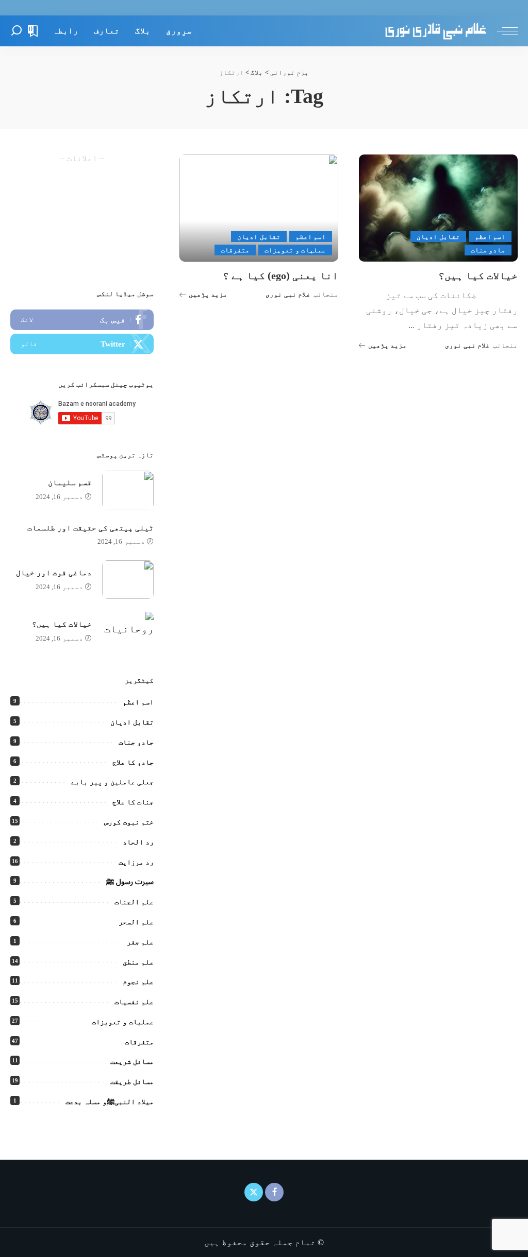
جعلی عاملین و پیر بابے (112, 782)
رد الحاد (138, 842)
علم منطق (138, 962)
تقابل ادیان (438, 236)
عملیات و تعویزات (295, 250)
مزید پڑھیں (387, 345)
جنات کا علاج (133, 802)
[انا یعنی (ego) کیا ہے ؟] (258, 208)
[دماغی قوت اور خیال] (128, 579)
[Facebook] (82, 319)
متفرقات (235, 250)
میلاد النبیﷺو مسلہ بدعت (109, 1102)
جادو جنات (488, 250)
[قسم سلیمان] (128, 490)
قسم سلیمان (70, 482)
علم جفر (140, 942)
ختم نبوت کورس (129, 822)
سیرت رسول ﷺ (130, 882)
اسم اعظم (490, 236)
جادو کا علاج (133, 762)
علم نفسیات (134, 1002)
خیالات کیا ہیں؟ (478, 275)
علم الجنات (134, 902)
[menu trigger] (502, 30)
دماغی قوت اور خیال (54, 573)
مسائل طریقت (132, 1082)
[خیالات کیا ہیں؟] (438, 208)
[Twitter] (82, 344)
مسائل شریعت (132, 1061)
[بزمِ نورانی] (436, 30)
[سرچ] (16, 30)
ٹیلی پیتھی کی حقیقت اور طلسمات (90, 528)
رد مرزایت (136, 862)
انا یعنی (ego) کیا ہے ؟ (280, 275)
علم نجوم (138, 982)
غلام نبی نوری (467, 345)
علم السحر (136, 922)
